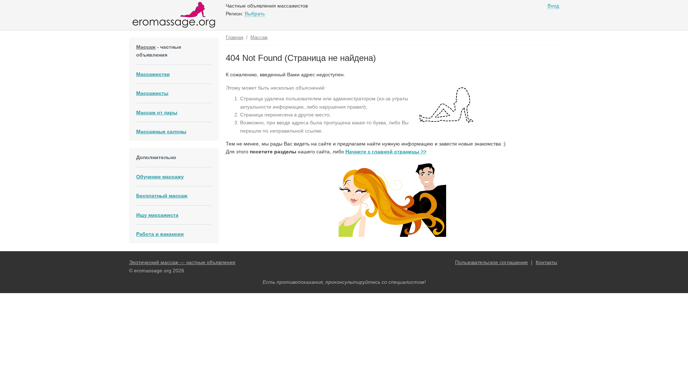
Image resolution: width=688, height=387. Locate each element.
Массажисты (152, 93)
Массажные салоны (161, 131)
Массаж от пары (156, 112)
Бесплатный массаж (161, 196)
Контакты (546, 262)
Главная (234, 37)
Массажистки (153, 74)
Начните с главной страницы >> (385, 151)
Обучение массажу (160, 177)
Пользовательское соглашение (491, 262)
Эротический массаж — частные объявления (182, 262)
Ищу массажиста (157, 215)
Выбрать (255, 13)
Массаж (146, 47)
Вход (553, 6)
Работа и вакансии (160, 234)
